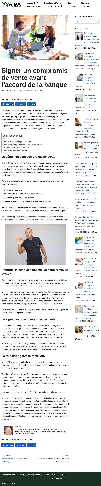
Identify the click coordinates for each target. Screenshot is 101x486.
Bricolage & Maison (53, 3)
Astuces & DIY (32, 3)
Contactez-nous (58, 478)
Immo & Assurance (34, 6)
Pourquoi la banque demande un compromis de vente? (24, 145)
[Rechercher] (97, 21)
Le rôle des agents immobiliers (15, 150)
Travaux (74, 6)
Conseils (72, 3)
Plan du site (50, 475)
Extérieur (85, 3)
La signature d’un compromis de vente (18, 147)
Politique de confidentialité (31, 475)
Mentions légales (10, 475)
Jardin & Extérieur (56, 6)
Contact (87, 6)
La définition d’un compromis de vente (18, 142)
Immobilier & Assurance (34, 91)
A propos (61, 475)
